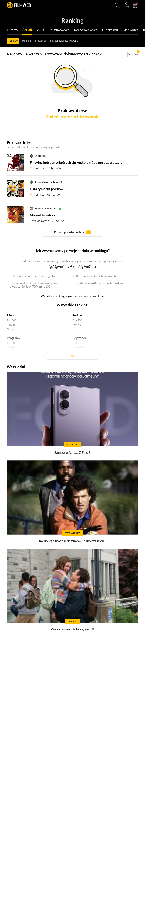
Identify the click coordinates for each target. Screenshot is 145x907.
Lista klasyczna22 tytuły (47, 220)
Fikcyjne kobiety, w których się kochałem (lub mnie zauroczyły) (76, 162)
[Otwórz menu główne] (135, 5)
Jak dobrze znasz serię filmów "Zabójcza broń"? (72, 541)
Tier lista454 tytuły (47, 194)
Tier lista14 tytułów (47, 168)
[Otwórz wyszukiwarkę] (117, 5)
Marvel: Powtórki (43, 215)
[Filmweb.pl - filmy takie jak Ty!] (19, 5)
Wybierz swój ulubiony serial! (72, 629)
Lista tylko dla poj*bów (46, 189)
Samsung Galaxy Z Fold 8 (72, 452)
